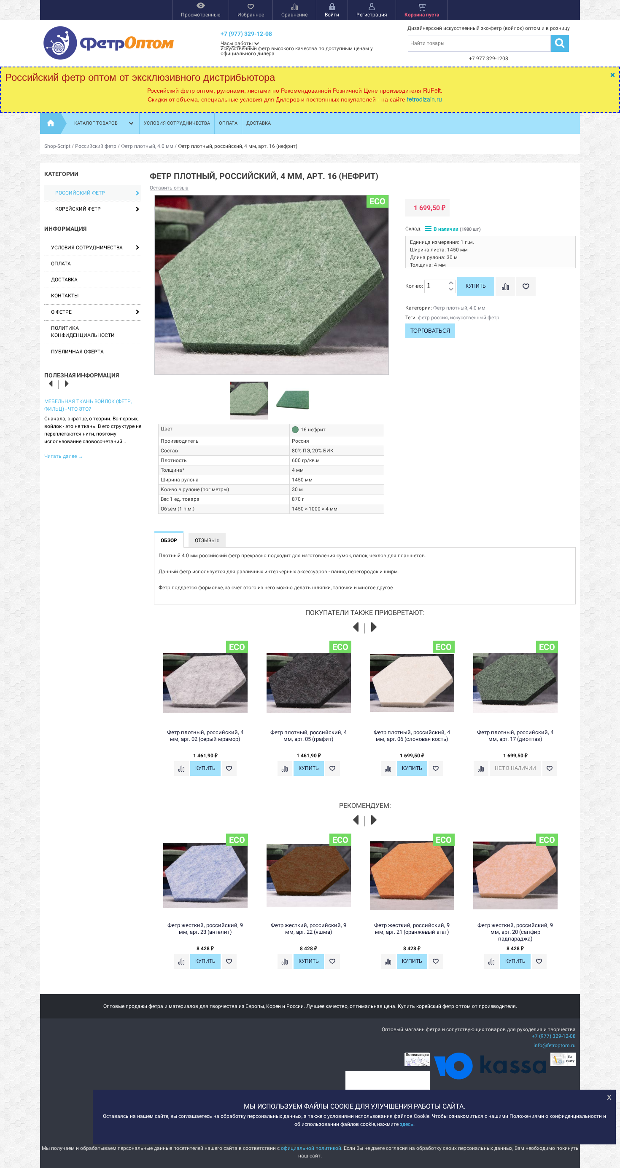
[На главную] (50, 123)
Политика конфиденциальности (83, 331)
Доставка (258, 123)
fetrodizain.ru (424, 99)
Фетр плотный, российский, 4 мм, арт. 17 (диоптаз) (515, 735)
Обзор (169, 540)
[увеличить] (450, 283)
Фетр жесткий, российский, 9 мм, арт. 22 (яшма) (308, 928)
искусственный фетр (474, 318)
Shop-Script (57, 146)
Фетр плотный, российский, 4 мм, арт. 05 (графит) (308, 735)
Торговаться (430, 331)
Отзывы (207, 540)
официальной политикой (311, 1148)
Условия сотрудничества (177, 123)
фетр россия (433, 318)
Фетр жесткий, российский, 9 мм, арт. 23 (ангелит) (205, 928)
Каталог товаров (96, 123)
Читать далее (63, 456)
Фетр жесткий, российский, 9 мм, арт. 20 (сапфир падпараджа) (515, 932)
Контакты (64, 296)
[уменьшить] (450, 289)
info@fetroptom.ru (555, 1045)
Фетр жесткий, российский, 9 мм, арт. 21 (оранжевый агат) (412, 928)
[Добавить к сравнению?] (505, 286)
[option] (92, 428)
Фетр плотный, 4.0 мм (147, 146)
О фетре (61, 312)
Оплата (228, 123)
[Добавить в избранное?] (526, 286)
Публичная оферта (77, 352)
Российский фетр (95, 146)
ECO (377, 201)
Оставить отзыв (169, 188)
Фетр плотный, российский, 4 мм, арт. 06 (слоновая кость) (412, 735)
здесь (406, 1124)
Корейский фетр (78, 209)
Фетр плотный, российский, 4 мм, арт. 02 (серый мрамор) (205, 735)
